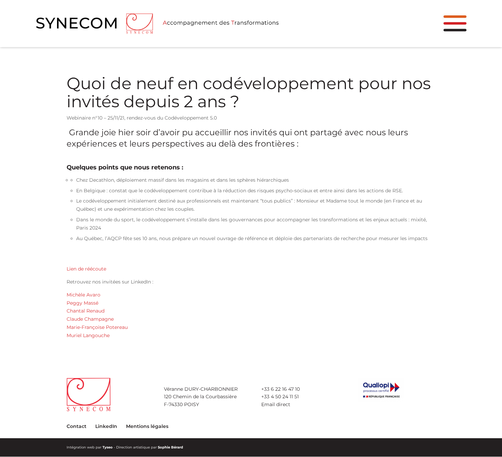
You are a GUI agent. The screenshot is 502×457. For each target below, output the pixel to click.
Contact (76, 426)
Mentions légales (147, 426)
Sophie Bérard (170, 447)
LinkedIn (106, 426)
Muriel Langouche (88, 335)
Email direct (275, 404)
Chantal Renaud (85, 311)
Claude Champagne (90, 319)
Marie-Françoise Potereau (97, 327)
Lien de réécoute (86, 269)
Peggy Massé (82, 303)
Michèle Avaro (83, 295)
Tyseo (107, 447)
